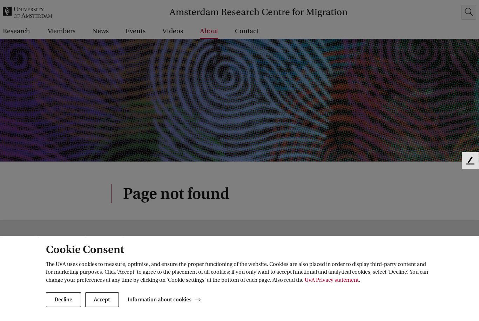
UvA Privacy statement (332, 280)
